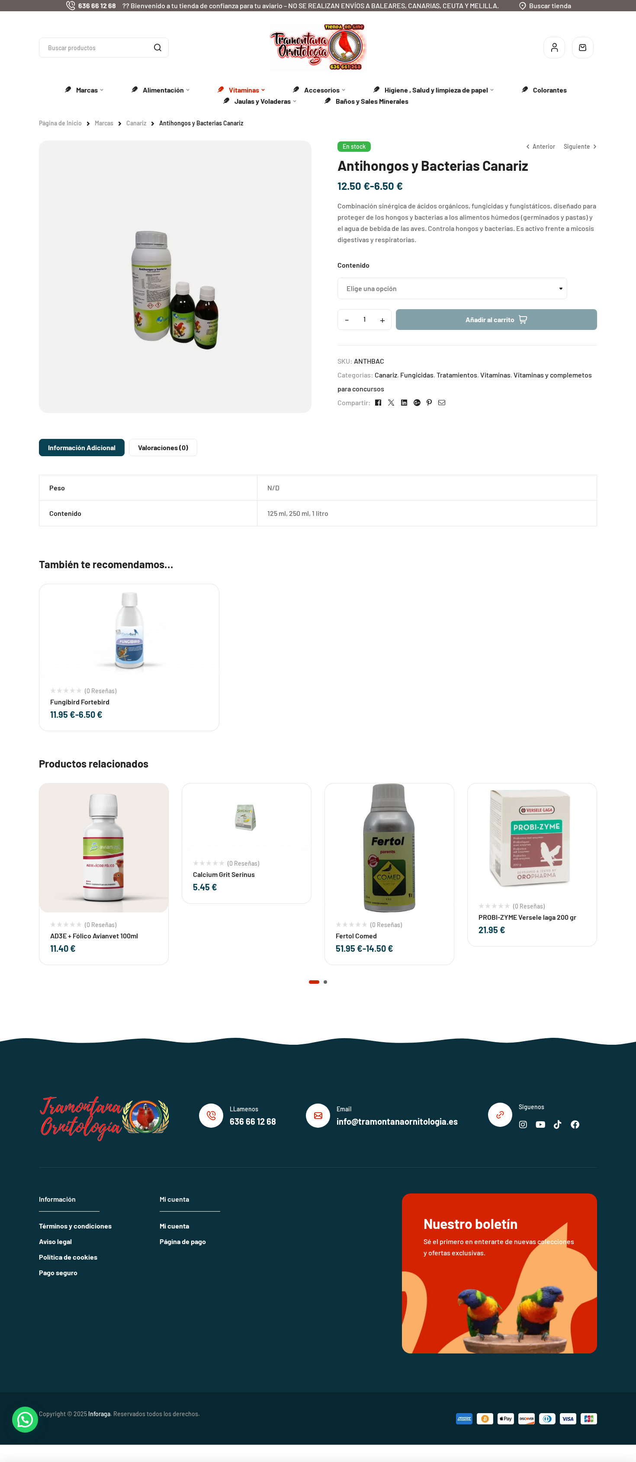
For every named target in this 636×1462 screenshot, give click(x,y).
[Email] (318, 1116)
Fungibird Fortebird (79, 701)
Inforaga (99, 1413)
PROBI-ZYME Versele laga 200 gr (527, 917)
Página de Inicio (60, 123)
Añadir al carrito (490, 319)
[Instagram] (523, 1124)
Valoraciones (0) (163, 447)
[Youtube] (540, 1124)
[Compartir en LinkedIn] (404, 402)
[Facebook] (575, 1124)
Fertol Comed (356, 935)
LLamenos (244, 1109)
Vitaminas (495, 375)
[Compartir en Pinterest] (429, 402)
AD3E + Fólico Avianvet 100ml (94, 935)
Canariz (136, 123)
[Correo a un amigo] (441, 402)
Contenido (353, 265)
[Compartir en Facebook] (378, 402)
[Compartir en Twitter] (391, 402)
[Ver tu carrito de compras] (582, 47)
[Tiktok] (557, 1124)
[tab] (82, 447)
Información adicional (82, 447)
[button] (314, 982)
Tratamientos (457, 375)
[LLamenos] (211, 1116)
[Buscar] (157, 48)
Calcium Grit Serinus (224, 874)
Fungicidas (417, 375)
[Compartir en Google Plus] (417, 402)
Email (344, 1109)
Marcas (104, 123)
